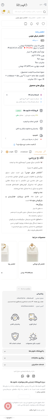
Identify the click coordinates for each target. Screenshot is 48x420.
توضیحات (38, 152)
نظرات (10, 152)
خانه (43, 18)
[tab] (40, 152)
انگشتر (39, 18)
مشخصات (24, 152)
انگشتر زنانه (31, 18)
